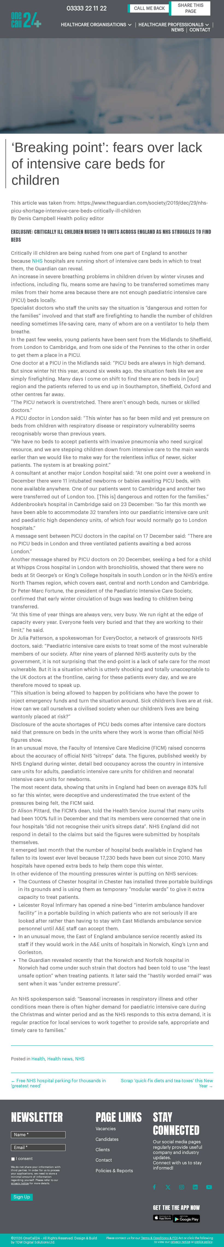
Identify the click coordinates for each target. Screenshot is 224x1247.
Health (38, 1059)
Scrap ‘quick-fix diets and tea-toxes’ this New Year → (167, 1083)
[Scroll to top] (208, 1228)
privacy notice (180, 1241)
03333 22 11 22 (87, 8)
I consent (24, 1159)
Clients (103, 1150)
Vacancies (106, 1129)
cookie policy (203, 1241)
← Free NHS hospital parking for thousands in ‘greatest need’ (58, 1083)
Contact (104, 1160)
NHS (37, 261)
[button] (148, 8)
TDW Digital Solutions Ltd (34, 1242)
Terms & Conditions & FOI (159, 1238)
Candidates (107, 1139)
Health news (60, 1059)
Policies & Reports (114, 1171)
